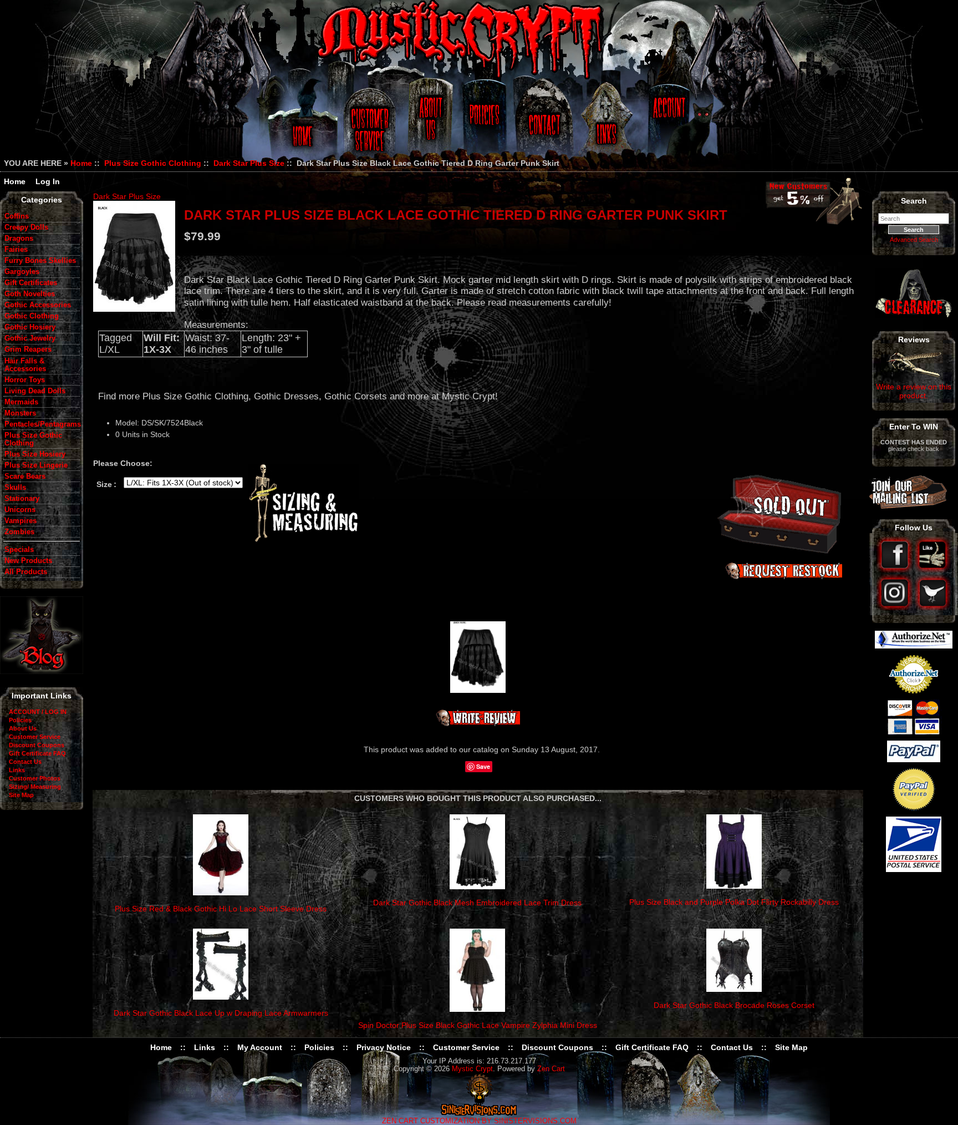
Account (667, 123)
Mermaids (21, 402)
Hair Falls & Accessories (25, 365)
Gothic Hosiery (29, 327)
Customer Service (371, 123)
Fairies (16, 250)
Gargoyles (21, 272)
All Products (25, 572)
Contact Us (542, 123)
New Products (28, 561)
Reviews (914, 339)
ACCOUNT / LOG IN (38, 711)
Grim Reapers (28, 349)
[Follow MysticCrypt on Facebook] (896, 569)
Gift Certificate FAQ (37, 753)
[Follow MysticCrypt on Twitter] (933, 607)
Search (914, 200)
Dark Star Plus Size (248, 163)
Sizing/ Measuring (35, 786)
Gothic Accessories (37, 305)
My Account (259, 1047)
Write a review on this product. (913, 391)
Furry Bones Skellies (40, 261)
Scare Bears (24, 476)
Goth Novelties (29, 294)
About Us (430, 123)
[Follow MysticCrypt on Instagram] (896, 607)
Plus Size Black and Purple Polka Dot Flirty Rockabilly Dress (734, 902)
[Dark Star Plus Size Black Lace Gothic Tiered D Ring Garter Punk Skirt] (134, 256)
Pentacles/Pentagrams (42, 424)
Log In (47, 181)
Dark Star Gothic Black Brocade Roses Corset (734, 1005)
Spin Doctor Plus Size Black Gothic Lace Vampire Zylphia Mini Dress (477, 1025)
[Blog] (41, 671)
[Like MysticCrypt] (933, 569)
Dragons (18, 238)
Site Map (21, 795)
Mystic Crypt (472, 1069)
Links (607, 123)
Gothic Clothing (31, 316)
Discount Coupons (36, 745)
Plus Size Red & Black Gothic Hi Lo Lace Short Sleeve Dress (221, 908)
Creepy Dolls (26, 227)
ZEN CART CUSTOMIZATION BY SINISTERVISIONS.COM (479, 1121)
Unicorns (19, 510)
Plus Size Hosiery (34, 454)
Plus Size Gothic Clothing (152, 163)
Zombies (19, 532)
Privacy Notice (383, 1047)
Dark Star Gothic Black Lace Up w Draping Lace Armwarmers (221, 1013)
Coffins (16, 216)
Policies (483, 123)
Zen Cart (551, 1069)
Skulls (15, 487)
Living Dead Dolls (34, 391)
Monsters (20, 413)
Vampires (20, 521)
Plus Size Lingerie (36, 465)
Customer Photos (34, 778)
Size (104, 484)
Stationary (21, 499)
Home (301, 123)
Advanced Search (914, 239)
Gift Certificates (30, 283)
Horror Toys (24, 380)
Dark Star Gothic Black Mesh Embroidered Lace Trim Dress (477, 902)
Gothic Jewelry (29, 338)
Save (483, 766)
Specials (19, 550)
